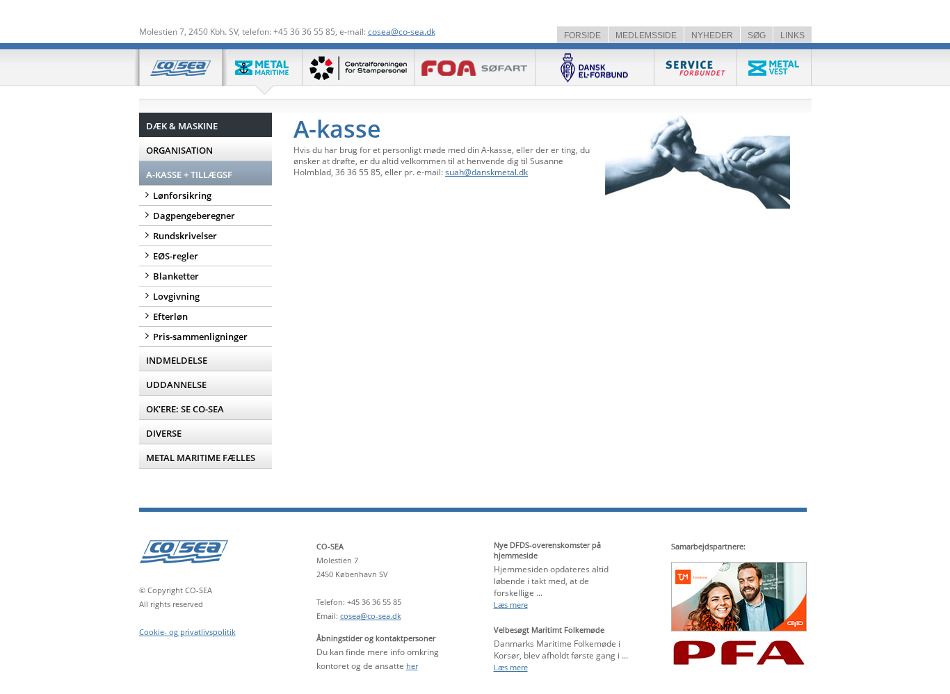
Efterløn (170, 316)
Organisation (179, 150)
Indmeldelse (176, 360)
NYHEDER (712, 35)
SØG (757, 35)
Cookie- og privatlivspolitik (187, 632)
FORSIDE (582, 35)
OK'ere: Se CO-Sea (185, 409)
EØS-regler (175, 256)
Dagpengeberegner (194, 215)
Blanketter (176, 276)
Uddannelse (176, 384)
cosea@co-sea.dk (401, 32)
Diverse (164, 433)
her (412, 666)
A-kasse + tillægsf (189, 174)
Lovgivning (176, 296)
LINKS (792, 35)
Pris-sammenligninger (200, 336)
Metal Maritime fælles (200, 457)
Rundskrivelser (185, 235)
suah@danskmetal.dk (486, 172)
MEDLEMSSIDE (646, 35)
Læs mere (511, 604)
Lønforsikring (182, 195)
